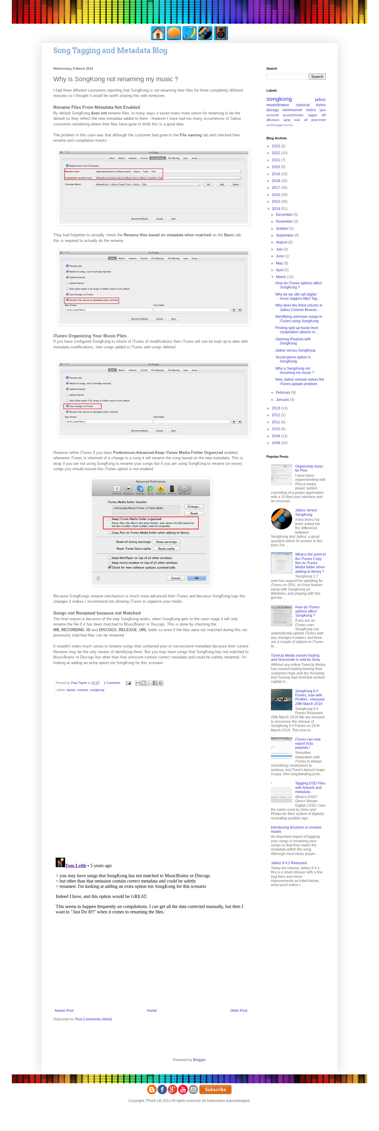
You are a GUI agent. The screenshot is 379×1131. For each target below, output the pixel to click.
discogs (272, 110)
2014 (276, 209)
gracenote (318, 120)
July (279, 249)
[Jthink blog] (152, 1093)
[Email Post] (128, 683)
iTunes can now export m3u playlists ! (308, 743)
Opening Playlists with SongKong (293, 341)
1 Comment (112, 683)
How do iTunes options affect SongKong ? (298, 285)
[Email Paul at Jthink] (193, 1093)
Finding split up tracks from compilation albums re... (296, 330)
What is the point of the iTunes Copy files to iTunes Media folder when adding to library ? (310, 563)
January (283, 400)
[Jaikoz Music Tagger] (205, 39)
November (285, 221)
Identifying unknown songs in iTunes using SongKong (298, 319)
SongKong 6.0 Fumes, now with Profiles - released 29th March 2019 (310, 697)
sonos (289, 125)
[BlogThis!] (144, 683)
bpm (322, 110)
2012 (276, 415)
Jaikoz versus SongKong (295, 350)
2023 (276, 146)
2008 (276, 443)
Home (152, 1011)
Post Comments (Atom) (93, 1019)
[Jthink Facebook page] (162, 1093)
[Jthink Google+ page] (172, 1093)
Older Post (238, 1011)
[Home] (158, 39)
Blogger (199, 1060)
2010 (276, 429)
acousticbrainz (293, 115)
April (280, 270)
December (285, 215)
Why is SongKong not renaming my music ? (294, 370)
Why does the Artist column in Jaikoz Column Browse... (298, 307)
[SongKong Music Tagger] (189, 39)
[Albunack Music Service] (220, 39)
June (280, 256)
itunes (71, 690)
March (281, 277)
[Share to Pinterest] (160, 683)
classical (303, 105)
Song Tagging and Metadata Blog (110, 50)
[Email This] (138, 683)
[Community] (173, 39)
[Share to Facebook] (155, 683)
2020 (276, 167)
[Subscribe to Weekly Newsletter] (215, 1093)
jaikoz (320, 99)
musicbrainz (277, 104)
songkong (97, 690)
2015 (276, 202)
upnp (286, 120)
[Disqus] (151, 776)
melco (311, 110)
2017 (276, 188)
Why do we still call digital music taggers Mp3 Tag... (297, 296)
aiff (324, 115)
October (283, 228)
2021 (276, 160)
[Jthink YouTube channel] (183, 1093)
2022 (276, 153)
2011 (276, 422)
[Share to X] (149, 683)
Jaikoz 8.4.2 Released (289, 863)
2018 (276, 181)
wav (297, 120)
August (282, 242)
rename (82, 690)
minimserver (292, 110)
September (285, 235)
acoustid (272, 115)
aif (305, 120)
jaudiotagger (275, 125)
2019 (276, 174)
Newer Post (64, 1011)
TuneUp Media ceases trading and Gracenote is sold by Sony (295, 657)
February (283, 392)
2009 (276, 436)
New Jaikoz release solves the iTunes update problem (299, 381)
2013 (276, 408)
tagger (312, 115)
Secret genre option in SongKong (293, 359)
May (280, 263)
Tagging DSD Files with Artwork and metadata (310, 787)
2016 (276, 195)
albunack (273, 120)
